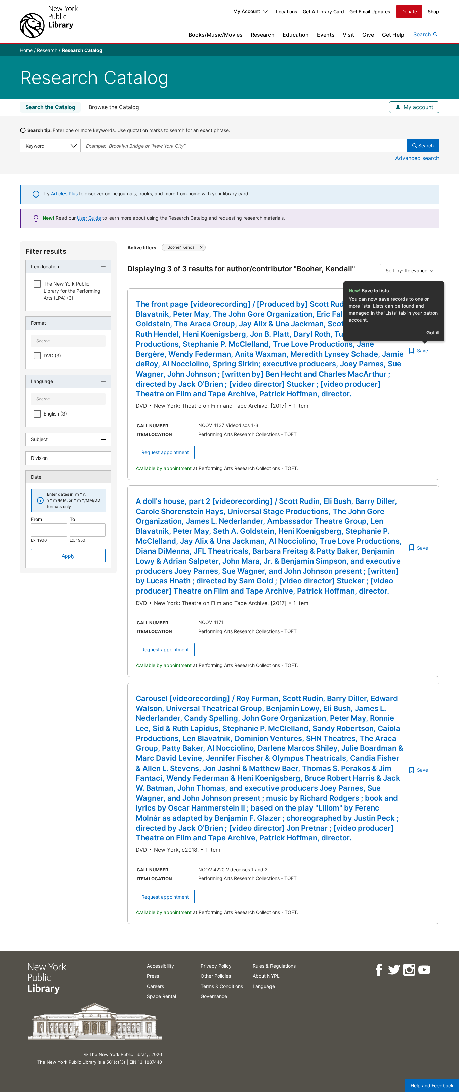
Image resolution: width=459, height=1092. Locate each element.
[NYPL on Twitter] (393, 969)
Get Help (393, 34)
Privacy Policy (216, 966)
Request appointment (165, 452)
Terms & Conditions (222, 986)
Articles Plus (64, 193)
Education (296, 34)
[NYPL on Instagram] (408, 969)
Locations (286, 11)
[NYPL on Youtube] (423, 969)
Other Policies (216, 976)
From (36, 519)
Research (263, 34)
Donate (409, 11)
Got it (432, 332)
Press (153, 976)
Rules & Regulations (274, 966)
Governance (214, 996)
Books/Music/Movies (216, 34)
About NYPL (266, 976)
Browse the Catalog (114, 107)
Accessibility (160, 966)
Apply (68, 556)
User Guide (89, 218)
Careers (155, 986)
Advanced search (417, 158)
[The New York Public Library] (49, 21)
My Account (246, 11)
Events (326, 34)
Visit (348, 34)
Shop (433, 11)
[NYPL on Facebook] (378, 969)
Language (264, 986)
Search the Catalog (50, 107)
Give (368, 34)
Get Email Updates (369, 11)
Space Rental (161, 996)
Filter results (45, 251)
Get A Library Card (323, 11)
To (72, 519)
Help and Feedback (432, 1085)
